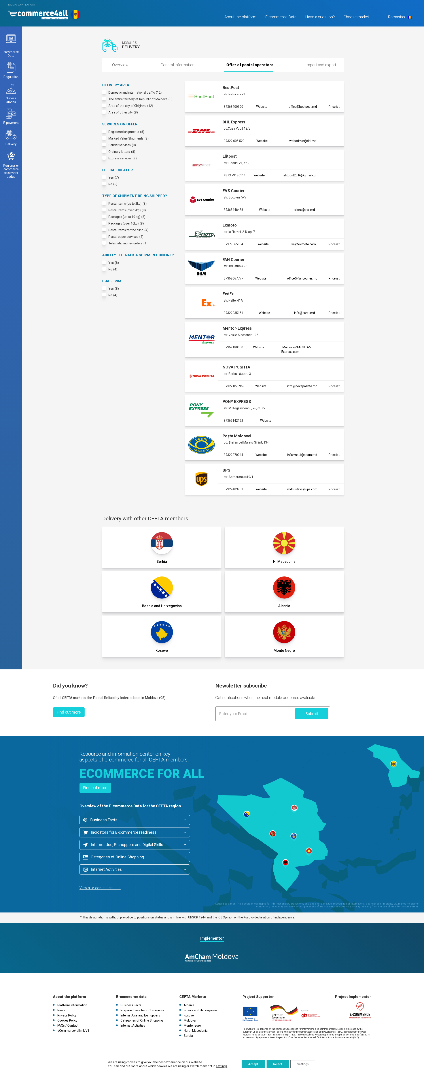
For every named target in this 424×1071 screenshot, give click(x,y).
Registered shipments (126, 132)
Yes (113, 177)
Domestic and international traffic (135, 92)
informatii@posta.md (302, 455)
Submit (311, 713)
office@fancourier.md (302, 278)
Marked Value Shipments (128, 138)
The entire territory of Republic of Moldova (140, 99)
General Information (177, 64)
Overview (120, 64)
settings (221, 1066)
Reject (277, 1064)
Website (261, 106)
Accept (253, 1064)
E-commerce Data (280, 17)
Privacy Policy (66, 1015)
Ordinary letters (121, 151)
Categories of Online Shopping (117, 857)
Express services (122, 158)
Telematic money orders (128, 243)
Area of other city (123, 112)
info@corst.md (304, 313)
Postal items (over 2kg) (127, 210)
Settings (303, 1064)
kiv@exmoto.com (304, 244)
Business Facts (103, 820)
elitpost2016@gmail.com (301, 175)
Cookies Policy (67, 1020)
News (61, 1010)
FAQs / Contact (67, 1025)
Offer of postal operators (249, 64)
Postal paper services (125, 236)
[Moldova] (37, 13)
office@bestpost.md (303, 106)
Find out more (69, 712)
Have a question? (320, 17)
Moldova (190, 1020)
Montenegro (192, 1025)
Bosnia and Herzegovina (201, 1010)
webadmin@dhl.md (302, 141)
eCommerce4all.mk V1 (73, 1030)
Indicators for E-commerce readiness (123, 832)
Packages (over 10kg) (126, 223)
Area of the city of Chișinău (130, 106)
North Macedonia (196, 1030)
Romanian (396, 17)
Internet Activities (106, 869)
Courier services (122, 145)
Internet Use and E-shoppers (140, 1015)
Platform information (72, 1005)
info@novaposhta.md (302, 386)
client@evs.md (304, 210)
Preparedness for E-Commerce (142, 1010)
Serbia (188, 1035)
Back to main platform (21, 5)
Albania (189, 1005)
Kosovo (189, 1015)
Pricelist (334, 106)
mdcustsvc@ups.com (302, 489)
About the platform (240, 17)
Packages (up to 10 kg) (126, 217)
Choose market (356, 17)
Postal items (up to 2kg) (127, 203)
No (112, 184)
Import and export (321, 64)
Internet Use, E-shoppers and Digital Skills (126, 844)
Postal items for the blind (128, 230)
